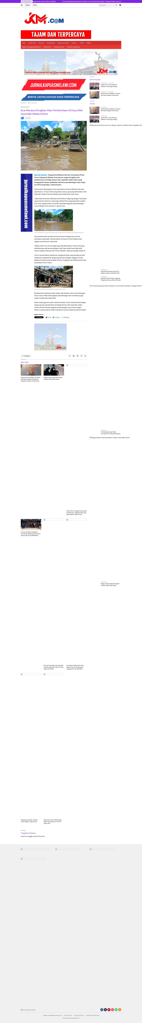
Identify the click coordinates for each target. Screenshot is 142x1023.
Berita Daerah (25, 107)
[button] (116, 5)
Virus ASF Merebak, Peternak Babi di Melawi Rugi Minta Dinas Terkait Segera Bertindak (54, 667)
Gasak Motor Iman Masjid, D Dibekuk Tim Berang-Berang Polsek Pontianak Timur (109, 85)
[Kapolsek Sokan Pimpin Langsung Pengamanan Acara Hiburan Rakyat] (94, 279)
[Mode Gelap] (120, 5)
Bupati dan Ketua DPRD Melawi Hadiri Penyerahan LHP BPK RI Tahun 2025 (53, 821)
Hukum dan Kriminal (63, 43)
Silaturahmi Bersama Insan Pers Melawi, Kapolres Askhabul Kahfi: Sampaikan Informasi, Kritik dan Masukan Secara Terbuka (110, 272)
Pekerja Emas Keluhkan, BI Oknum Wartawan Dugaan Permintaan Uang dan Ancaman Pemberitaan (30, 379)
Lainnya (73, 43)
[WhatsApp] (116, 1010)
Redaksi (28, 5)
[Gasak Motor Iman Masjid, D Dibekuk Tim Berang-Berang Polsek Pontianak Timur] (94, 86)
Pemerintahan (51, 43)
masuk (30, 836)
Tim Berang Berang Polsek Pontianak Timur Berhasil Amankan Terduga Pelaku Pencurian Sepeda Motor (60, 1)
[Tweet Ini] (73, 355)
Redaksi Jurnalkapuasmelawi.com (31, 47)
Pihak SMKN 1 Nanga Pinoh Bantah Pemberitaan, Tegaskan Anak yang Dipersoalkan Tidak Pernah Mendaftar (76, 512)
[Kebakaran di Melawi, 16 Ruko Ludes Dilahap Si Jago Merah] (31, 745)
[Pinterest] (109, 1010)
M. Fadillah (28, 117)
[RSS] (119, 1010)
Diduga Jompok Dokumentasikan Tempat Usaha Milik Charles (53, 378)
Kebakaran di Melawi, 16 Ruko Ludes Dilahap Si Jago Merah (29, 820)
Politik (82, 43)
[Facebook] (101, 1010)
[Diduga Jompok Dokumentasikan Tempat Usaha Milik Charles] (54, 370)
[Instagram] (112, 1010)
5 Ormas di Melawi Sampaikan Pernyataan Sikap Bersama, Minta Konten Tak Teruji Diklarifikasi (30, 533)
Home (23, 43)
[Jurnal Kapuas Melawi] (45, 19)
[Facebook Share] (69, 355)
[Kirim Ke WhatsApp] (85, 355)
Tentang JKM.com (59, 47)
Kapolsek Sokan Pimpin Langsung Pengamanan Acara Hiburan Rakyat (111, 279)
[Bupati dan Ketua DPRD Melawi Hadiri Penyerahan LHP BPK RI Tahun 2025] (54, 745)
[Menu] (22, 5)
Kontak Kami (47, 47)
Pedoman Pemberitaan (73, 47)
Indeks (35, 5)
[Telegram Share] (81, 355)
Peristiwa (41, 43)
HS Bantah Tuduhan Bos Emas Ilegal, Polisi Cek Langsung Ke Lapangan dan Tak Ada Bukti (75, 667)
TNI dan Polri (32, 43)
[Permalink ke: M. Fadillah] (22, 118)
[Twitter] (105, 1010)
